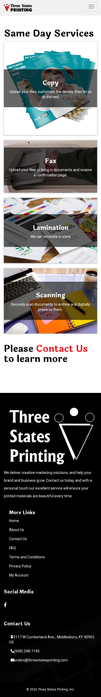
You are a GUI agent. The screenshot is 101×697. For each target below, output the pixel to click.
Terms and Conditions (27, 557)
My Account (18, 575)
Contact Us (62, 348)
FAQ (12, 548)
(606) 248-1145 (27, 651)
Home (14, 521)
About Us (16, 530)
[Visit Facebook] (6, 605)
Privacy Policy (20, 566)
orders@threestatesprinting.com (41, 660)
